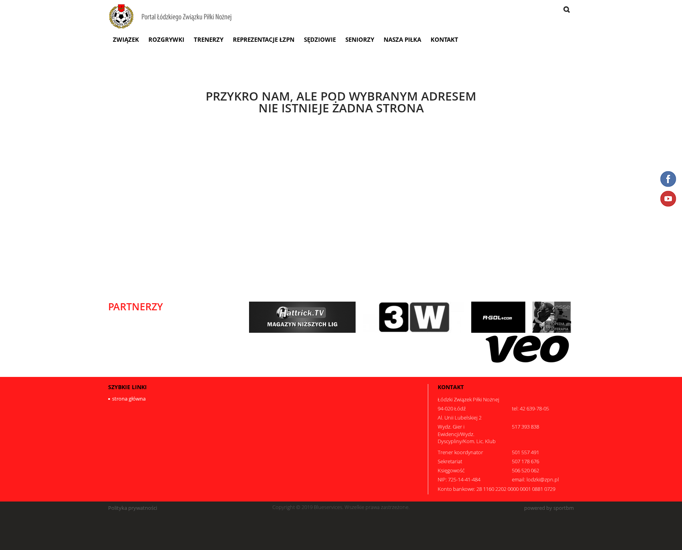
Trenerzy (208, 39)
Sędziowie (320, 39)
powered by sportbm (549, 508)
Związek (126, 39)
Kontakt (444, 39)
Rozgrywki (166, 39)
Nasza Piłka (402, 39)
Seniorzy (359, 39)
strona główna (129, 398)
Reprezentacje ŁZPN (263, 39)
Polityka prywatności (132, 508)
